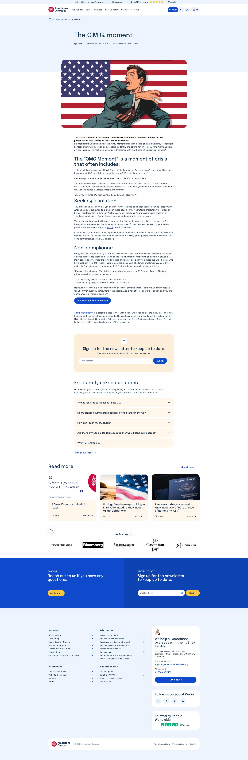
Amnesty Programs (57, 645)
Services (125, 10)
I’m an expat (106, 652)
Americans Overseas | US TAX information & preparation (58, 9)
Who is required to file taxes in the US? (99, 402)
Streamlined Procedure (59, 649)
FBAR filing (53, 638)
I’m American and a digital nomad (116, 655)
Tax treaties (105, 681)
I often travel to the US (110, 649)
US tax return (54, 635)
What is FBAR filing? (88, 443)
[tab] (124, 402)
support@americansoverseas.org (171, 664)
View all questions (84, 452)
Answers (98, 10)
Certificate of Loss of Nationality (63, 655)
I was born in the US (109, 635)
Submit (160, 360)
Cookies (193, 744)
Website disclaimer (57, 675)
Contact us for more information (93, 300)
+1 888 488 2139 (163, 672)
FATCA (110, 227)
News (136, 10)
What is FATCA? (107, 675)
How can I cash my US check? (94, 422)
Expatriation (54, 652)
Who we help (110, 10)
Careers (52, 678)
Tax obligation (107, 671)
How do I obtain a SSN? (111, 678)
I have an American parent (112, 638)
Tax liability (77, 10)
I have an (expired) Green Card (114, 645)
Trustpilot (172, 2)
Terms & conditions (57, 671)
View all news (187, 467)
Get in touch (56, 593)
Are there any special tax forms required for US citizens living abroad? (117, 433)
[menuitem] (77, 9)
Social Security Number (59, 642)
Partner (51, 681)
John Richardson (83, 312)
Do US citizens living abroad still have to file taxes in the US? (111, 412)
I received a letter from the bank (115, 642)
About (88, 10)
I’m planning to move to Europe (114, 659)
